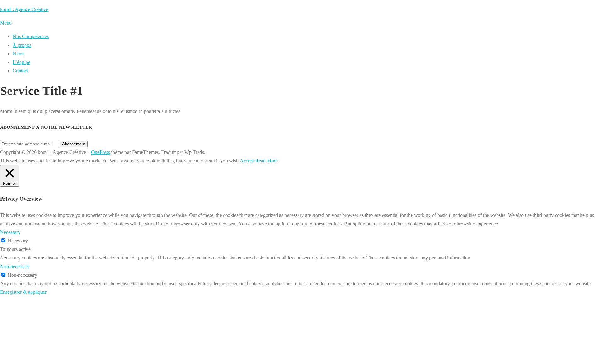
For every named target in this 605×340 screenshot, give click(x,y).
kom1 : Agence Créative (24, 9)
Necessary (18, 240)
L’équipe (21, 62)
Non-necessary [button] (15, 266)
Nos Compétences (31, 36)
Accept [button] (247, 160)
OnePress (100, 152)
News (18, 53)
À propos (22, 45)
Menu (6, 23)
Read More (266, 160)
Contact (20, 70)
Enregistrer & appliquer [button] (23, 292)
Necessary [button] (10, 232)
